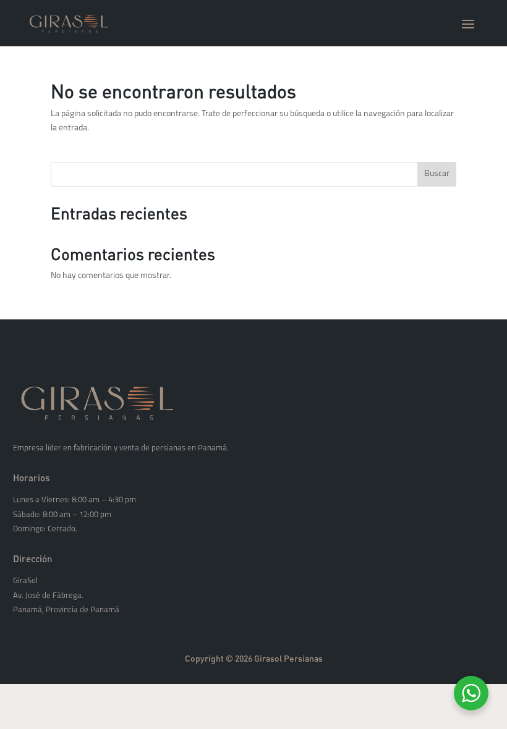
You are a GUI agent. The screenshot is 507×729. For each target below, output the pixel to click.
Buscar (436, 174)
